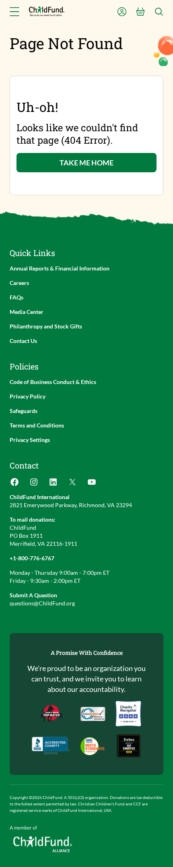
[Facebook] (14, 484)
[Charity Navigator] (50, 746)
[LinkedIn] (53, 484)
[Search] (158, 11)
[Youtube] (92, 484)
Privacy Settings (30, 439)
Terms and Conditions (37, 425)
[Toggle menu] (14, 11)
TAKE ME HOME (86, 162)
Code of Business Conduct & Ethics (53, 381)
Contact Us (23, 340)
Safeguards (23, 410)
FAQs (16, 297)
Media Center (26, 311)
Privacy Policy (27, 396)
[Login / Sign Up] (121, 11)
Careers (19, 282)
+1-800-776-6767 (32, 558)
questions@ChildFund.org (42, 603)
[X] (72, 484)
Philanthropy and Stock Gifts (46, 326)
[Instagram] (34, 484)
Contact (24, 465)
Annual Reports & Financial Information (59, 268)
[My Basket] (140, 11)
